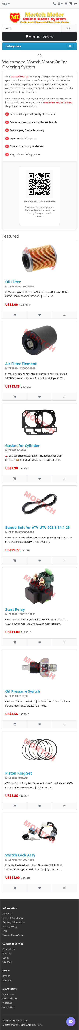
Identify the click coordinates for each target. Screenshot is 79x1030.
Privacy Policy (9, 926)
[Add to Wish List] (39, 315)
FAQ (4, 931)
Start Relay (15, 609)
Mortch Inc (22, 1020)
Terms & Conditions (13, 918)
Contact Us (8, 949)
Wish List (7, 1002)
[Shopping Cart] (70, 3)
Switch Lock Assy (20, 855)
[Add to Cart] (14, 315)
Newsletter (8, 1007)
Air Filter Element (21, 363)
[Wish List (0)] (66, 3)
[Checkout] (75, 3)
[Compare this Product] (64, 315)
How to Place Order (13, 935)
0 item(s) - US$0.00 (41, 36)
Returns (6, 953)
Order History (9, 998)
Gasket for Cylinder (22, 445)
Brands (6, 976)
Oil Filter (13, 281)
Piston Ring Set (18, 773)
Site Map (7, 962)
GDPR (5, 957)
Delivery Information (13, 922)
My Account (8, 994)
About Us (7, 913)
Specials (6, 980)
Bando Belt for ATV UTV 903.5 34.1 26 (37, 527)
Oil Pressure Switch (22, 691)
